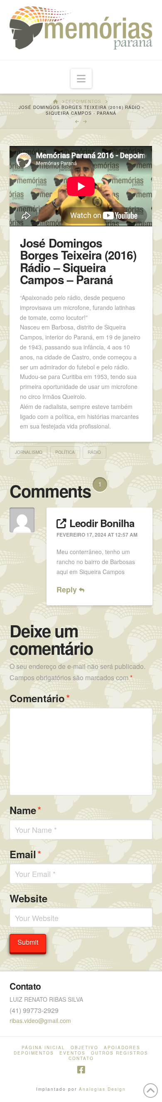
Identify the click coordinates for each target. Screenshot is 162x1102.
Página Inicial (43, 1047)
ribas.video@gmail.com (40, 1020)
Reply (67, 589)
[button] (81, 78)
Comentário (40, 698)
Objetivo (84, 1047)
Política (65, 452)
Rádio (94, 452)
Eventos (72, 1053)
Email (25, 854)
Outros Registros (119, 1053)
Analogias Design (102, 1089)
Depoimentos (34, 1053)
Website (28, 898)
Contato (81, 1058)
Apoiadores (122, 1047)
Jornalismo (28, 452)
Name (25, 809)
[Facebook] (81, 1069)
